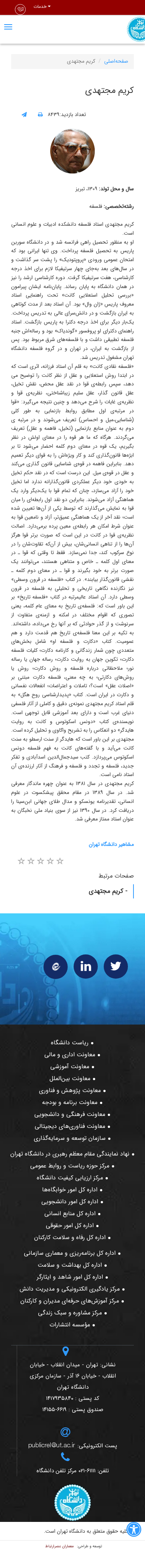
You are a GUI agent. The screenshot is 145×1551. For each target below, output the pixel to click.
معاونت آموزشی (69, 1066)
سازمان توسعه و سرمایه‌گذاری (70, 1138)
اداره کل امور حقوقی (70, 1225)
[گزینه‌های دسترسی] (133, 1531)
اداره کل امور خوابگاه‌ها (69, 1189)
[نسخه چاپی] (40, 115)
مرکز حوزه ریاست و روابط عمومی (69, 1165)
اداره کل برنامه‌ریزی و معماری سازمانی (70, 1253)
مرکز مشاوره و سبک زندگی (70, 1312)
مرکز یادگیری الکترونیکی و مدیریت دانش (70, 1289)
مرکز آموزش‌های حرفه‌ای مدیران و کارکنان (69, 1300)
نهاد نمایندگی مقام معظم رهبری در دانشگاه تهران (69, 1153)
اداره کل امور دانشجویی (69, 1201)
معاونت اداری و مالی (69, 1054)
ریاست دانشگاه (69, 1042)
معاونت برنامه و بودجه (69, 1102)
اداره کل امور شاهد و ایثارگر (70, 1277)
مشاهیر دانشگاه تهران (111, 844)
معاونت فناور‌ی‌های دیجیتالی (70, 1126)
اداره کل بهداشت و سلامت (70, 1265)
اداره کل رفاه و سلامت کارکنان (70, 1237)
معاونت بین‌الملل (69, 1078)
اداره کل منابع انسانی (70, 1213)
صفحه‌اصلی (116, 61)
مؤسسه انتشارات (69, 1324)
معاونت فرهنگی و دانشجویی (69, 1114)
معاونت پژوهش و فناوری (70, 1090)
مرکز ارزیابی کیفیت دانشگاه (70, 1177)
